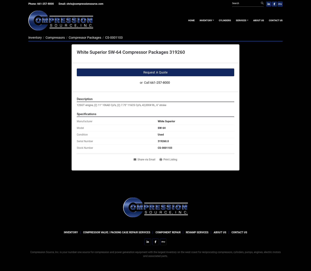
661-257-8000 (45, 3)
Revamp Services (197, 232)
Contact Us (276, 20)
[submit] (262, 3)
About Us (258, 20)
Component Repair (168, 232)
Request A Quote (155, 72)
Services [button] (241, 20)
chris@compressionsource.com (85, 3)
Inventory (206, 20)
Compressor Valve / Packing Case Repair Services (116, 232)
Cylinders (225, 20)
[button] (207, 20)
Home (191, 20)
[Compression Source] (155, 207)
